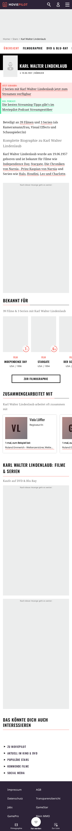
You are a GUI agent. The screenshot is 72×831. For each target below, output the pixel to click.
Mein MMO (43, 816)
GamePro (13, 816)
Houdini (32, 174)
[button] (16, 826)
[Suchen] (49, 4)
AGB (38, 789)
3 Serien (46, 122)
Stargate (37, 164)
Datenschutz (15, 798)
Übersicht (11, 48)
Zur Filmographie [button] (36, 379)
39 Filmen (27, 122)
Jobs (10, 807)
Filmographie (33, 48)
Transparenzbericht (48, 798)
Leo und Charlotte (52, 174)
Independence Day (16, 164)
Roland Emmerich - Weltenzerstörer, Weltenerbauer (29, 447)
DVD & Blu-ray (57, 48)
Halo (22, 174)
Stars (15, 39)
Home (6, 39)
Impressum (14, 789)
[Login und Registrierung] (58, 4)
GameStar (42, 807)
